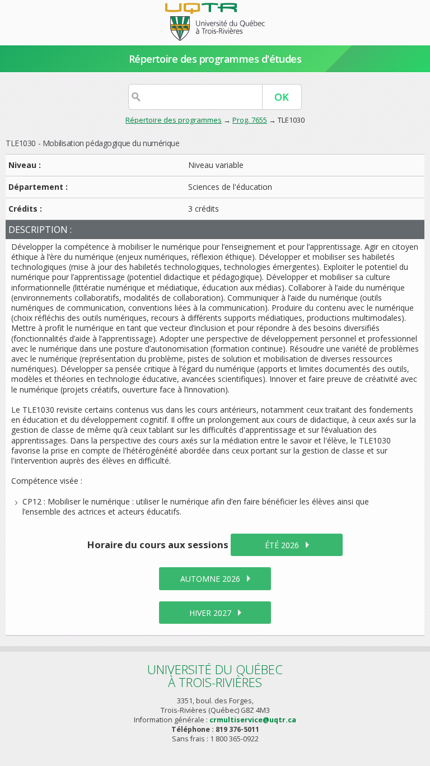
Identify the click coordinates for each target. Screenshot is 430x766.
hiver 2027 (210, 613)
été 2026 (282, 545)
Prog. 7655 (249, 120)
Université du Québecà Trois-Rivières (215, 675)
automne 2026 (210, 578)
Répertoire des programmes (173, 120)
